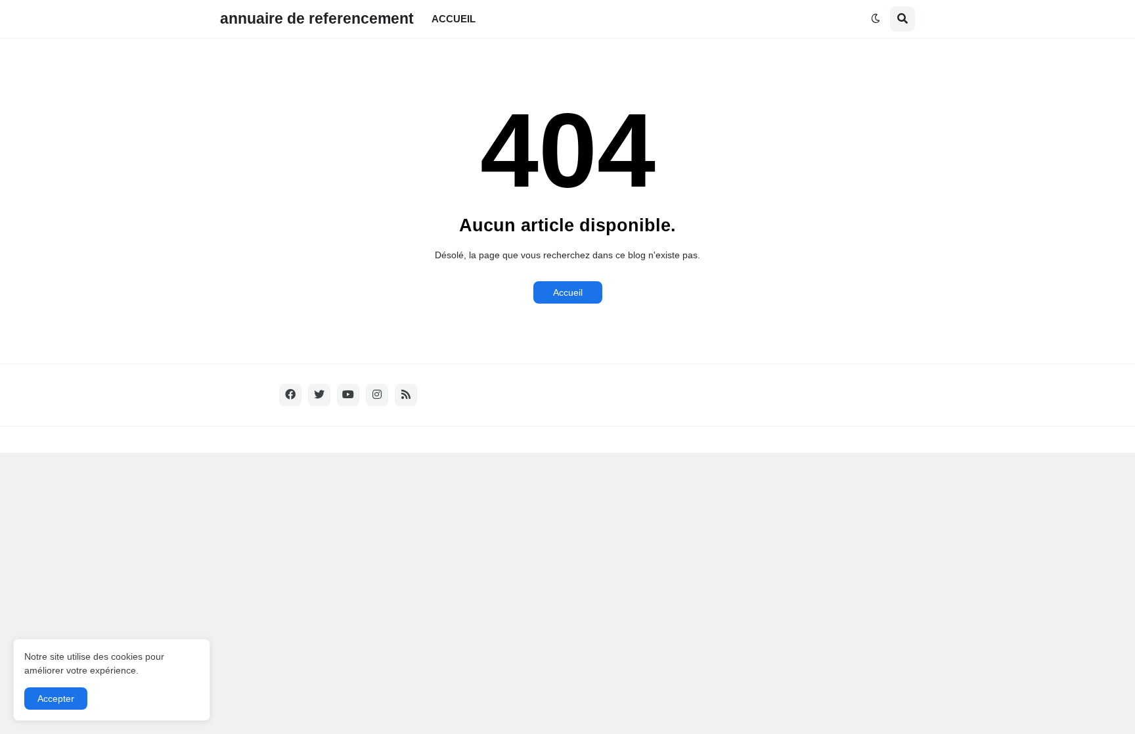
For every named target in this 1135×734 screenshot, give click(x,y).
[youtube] (348, 395)
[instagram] (377, 395)
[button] (875, 19)
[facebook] (290, 395)
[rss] (406, 395)
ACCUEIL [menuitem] (454, 18)
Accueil (568, 292)
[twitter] (319, 395)
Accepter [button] (55, 698)
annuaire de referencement (317, 18)
